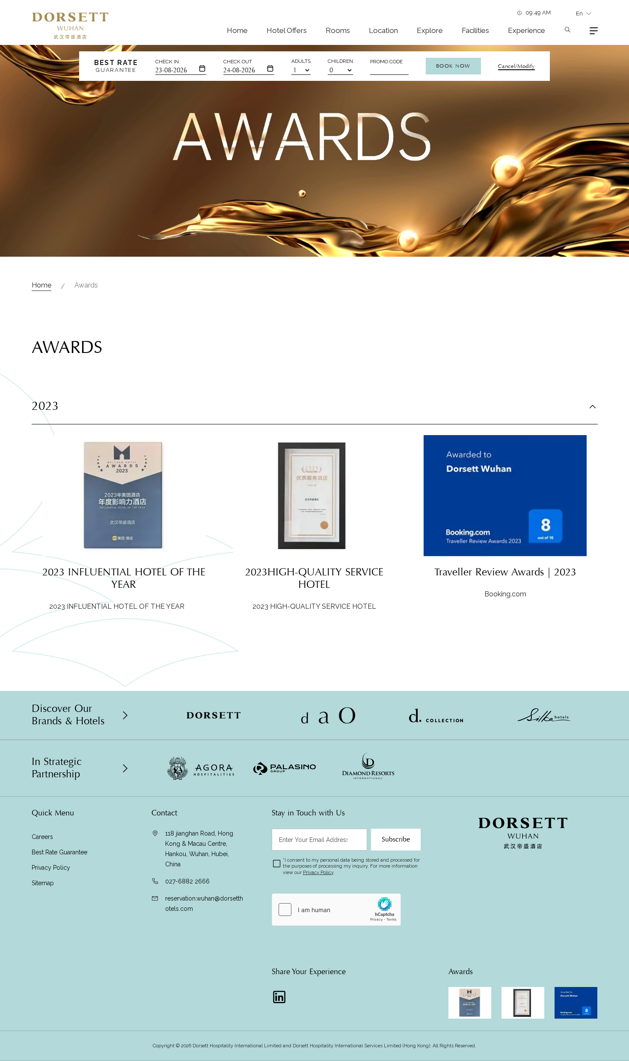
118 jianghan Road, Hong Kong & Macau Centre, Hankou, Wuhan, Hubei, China (199, 849)
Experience (526, 30)
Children (340, 61)
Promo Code (386, 62)
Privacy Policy (52, 867)
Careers (42, 836)
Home (237, 30)
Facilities (475, 30)
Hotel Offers (287, 30)
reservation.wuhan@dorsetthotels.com (204, 903)
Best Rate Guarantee (59, 852)
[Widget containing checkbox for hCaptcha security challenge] (336, 909)
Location (383, 30)
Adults (301, 61)
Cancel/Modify (516, 66)
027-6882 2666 (187, 881)
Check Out (237, 62)
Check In (167, 62)
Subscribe (396, 839)
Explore (430, 30)
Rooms (338, 30)
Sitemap (43, 883)
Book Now (453, 66)
